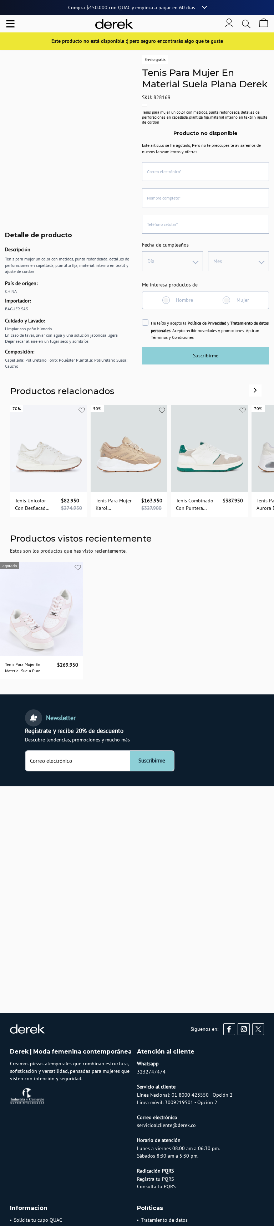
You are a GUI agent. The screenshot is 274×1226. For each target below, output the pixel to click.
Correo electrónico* (164, 171)
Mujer (243, 300)
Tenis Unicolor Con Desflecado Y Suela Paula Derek (32, 504)
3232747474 (151, 1072)
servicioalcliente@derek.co (166, 1125)
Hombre (184, 300)
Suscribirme (205, 355)
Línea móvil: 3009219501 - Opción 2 (177, 1102)
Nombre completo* (164, 198)
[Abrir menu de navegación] (10, 24)
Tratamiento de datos (164, 1220)
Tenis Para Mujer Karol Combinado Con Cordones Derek (114, 504)
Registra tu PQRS (155, 1179)
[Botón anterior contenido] (255, 390)
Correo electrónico (51, 761)
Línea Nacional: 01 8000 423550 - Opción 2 (185, 1095)
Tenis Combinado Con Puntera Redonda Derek (194, 504)
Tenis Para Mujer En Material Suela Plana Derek (24, 668)
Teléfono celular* (162, 224)
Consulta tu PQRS (156, 1186)
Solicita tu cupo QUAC (38, 1220)
